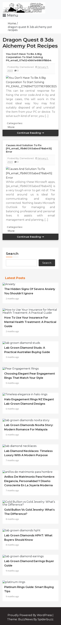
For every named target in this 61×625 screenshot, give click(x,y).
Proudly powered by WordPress (30, 615)
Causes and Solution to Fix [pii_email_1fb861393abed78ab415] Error (29, 148)
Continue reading (29, 132)
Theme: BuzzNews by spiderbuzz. (30, 619)
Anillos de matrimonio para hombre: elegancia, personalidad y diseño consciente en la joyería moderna (29, 481)
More (11, 127)
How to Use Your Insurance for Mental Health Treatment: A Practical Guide (30, 322)
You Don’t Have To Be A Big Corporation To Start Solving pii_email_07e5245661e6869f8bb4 (28, 57)
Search (12, 254)
